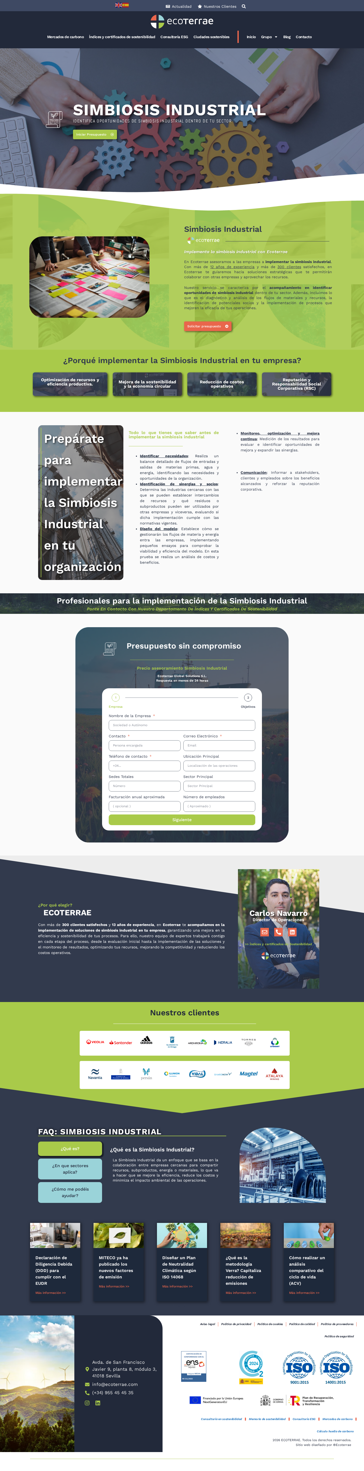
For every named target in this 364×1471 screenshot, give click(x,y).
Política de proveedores (337, 1324)
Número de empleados (204, 797)
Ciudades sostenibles (211, 37)
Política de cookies (270, 1324)
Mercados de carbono (65, 37)
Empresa (116, 707)
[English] (118, 4)
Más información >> (50, 1293)
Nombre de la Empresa (130, 716)
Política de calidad (302, 1324)
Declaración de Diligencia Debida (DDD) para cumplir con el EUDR (53, 1270)
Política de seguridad (339, 1336)
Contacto (304, 37)
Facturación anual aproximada (137, 797)
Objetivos (248, 707)
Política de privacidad (236, 1324)
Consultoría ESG (174, 37)
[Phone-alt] (278, 932)
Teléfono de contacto (129, 756)
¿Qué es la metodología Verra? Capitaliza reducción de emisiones (243, 1270)
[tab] (70, 1149)
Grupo (266, 37)
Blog (286, 37)
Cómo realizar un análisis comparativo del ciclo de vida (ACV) (307, 1270)
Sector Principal (198, 776)
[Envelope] (264, 932)
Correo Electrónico (201, 736)
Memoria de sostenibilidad (267, 1419)
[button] (244, 6)
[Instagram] (87, 1403)
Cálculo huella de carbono (335, 1431)
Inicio (251, 37)
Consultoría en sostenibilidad (221, 1419)
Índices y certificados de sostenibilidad (122, 37)
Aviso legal (207, 1324)
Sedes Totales (121, 776)
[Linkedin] (292, 932)
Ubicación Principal (201, 756)
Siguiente (182, 819)
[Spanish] (125, 4)
